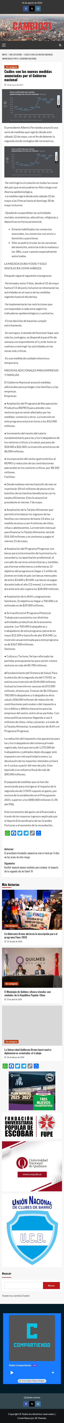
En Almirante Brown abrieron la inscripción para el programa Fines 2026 (30, 935)
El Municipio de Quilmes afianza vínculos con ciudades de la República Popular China (27, 993)
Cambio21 (32, 25)
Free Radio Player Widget (33, 1381)
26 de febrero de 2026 (15, 1057)
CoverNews (23, 1417)
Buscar (6, 1273)
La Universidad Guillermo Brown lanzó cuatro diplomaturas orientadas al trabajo (27, 1051)
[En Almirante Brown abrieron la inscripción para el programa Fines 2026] (32, 910)
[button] (12, 1372)
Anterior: (31, 853)
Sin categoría (11, 67)
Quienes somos (32, 1397)
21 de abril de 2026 (14, 999)
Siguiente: (31, 867)
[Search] (60, 45)
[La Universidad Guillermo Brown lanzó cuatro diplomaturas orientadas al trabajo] (32, 1026)
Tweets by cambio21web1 (16, 1295)
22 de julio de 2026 (14, 941)
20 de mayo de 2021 (15, 85)
